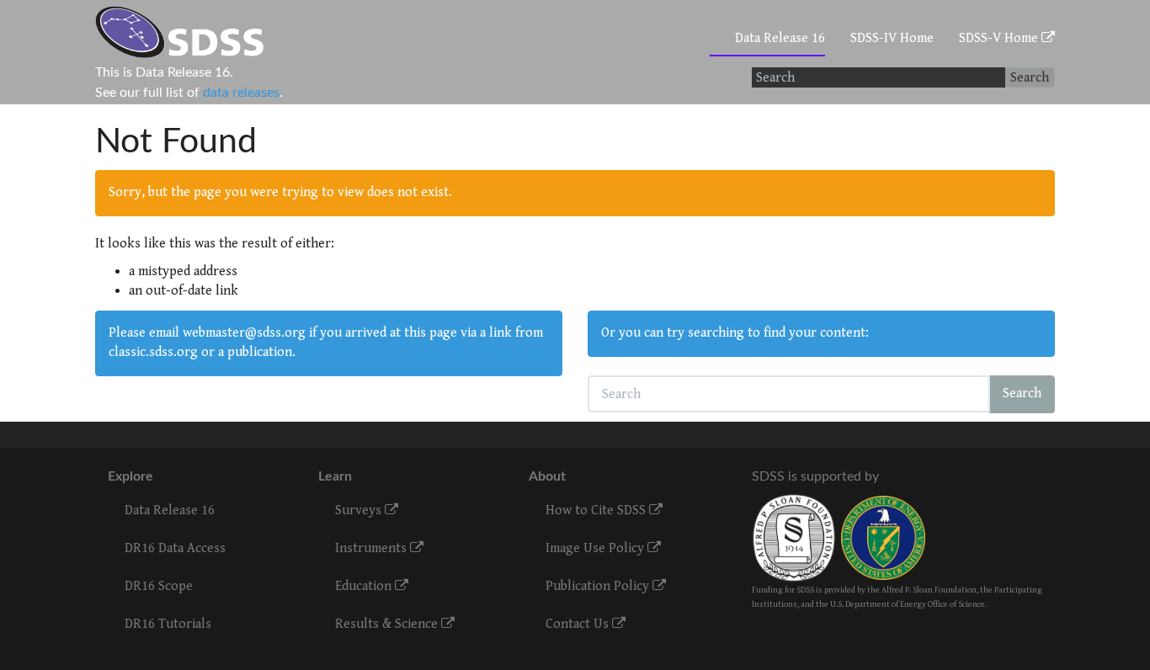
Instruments (372, 548)
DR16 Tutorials (168, 624)
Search (1029, 78)
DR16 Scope (159, 586)
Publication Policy (599, 586)
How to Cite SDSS (597, 510)
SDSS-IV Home (892, 38)
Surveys (360, 510)
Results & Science (388, 624)
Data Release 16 (780, 38)
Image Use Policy (596, 548)
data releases (241, 92)
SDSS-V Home (1000, 38)
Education (365, 586)
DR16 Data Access (175, 548)
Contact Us (579, 624)
